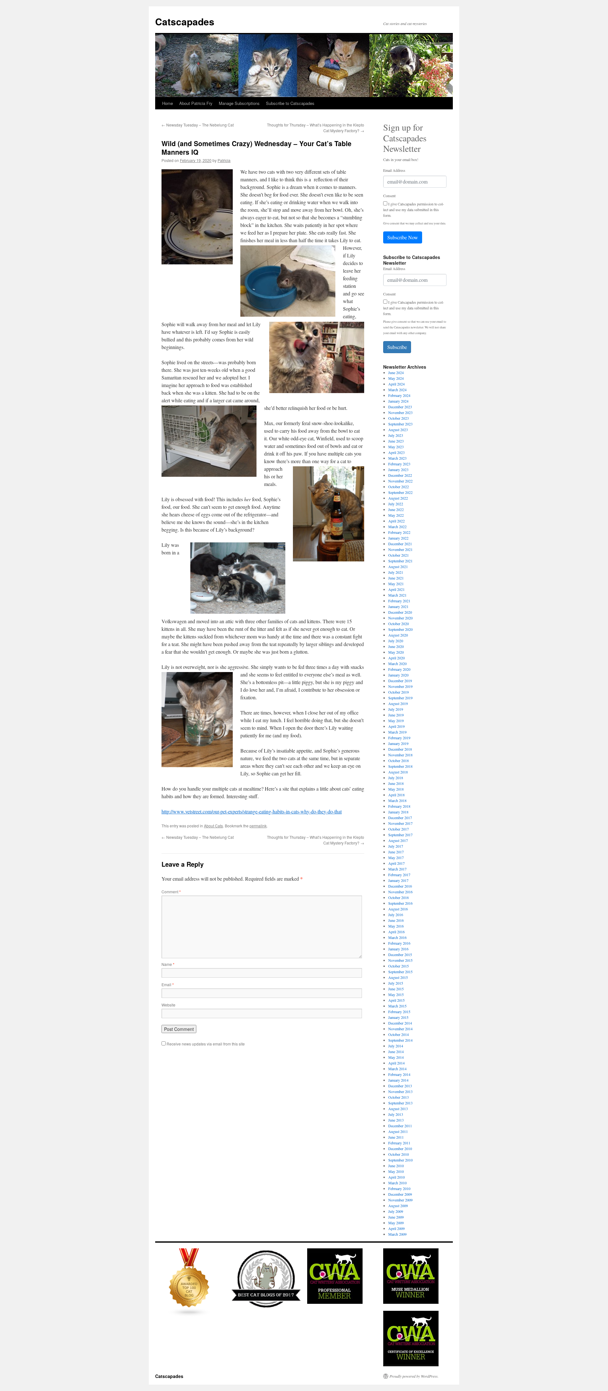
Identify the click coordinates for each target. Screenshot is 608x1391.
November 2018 (400, 754)
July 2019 (395, 709)
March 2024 (397, 389)
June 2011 (396, 1137)
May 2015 (396, 994)
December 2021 (400, 543)
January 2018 (398, 811)
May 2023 (396, 446)
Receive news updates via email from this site (205, 1043)
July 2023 (395, 435)
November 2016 (400, 891)
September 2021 (400, 560)
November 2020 (400, 617)
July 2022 (395, 503)
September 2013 (400, 1102)
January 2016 (398, 948)
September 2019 (400, 697)
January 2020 (398, 674)
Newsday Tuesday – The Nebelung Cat (198, 124)
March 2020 (397, 663)
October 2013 (398, 1097)
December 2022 (400, 475)
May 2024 (396, 378)
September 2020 (400, 629)
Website (168, 1004)
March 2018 (397, 800)
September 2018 (400, 766)
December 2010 (400, 1148)
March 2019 (397, 731)
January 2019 (398, 743)
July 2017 (395, 846)
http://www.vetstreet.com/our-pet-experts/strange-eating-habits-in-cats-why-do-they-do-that (252, 811)
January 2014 (398, 1080)
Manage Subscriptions (239, 103)
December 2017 (400, 817)
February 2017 (399, 874)
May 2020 (396, 652)
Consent (389, 195)
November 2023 (400, 412)
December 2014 (400, 1022)
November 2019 (400, 686)
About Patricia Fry (195, 103)
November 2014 (400, 1028)
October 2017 (398, 828)
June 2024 (396, 372)
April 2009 (396, 1228)
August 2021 (398, 566)
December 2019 (400, 680)
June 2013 (396, 1120)
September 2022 (400, 492)
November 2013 (400, 1091)
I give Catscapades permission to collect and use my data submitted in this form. (413, 209)
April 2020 (396, 657)
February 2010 (399, 1188)
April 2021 (396, 589)
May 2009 (396, 1222)
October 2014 (398, 1034)
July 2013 (395, 1114)
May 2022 (396, 515)
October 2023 (398, 418)
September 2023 (400, 423)
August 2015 (398, 977)
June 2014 (396, 1051)
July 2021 (395, 572)
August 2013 (398, 1108)
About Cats (213, 825)
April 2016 (396, 931)
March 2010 (397, 1182)
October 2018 (398, 760)
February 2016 (399, 943)
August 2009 (398, 1205)
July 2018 (395, 777)
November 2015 (400, 960)
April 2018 (396, 794)
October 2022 (398, 486)
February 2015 (399, 1011)
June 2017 (396, 851)
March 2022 (397, 526)
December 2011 (400, 1125)
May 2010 (396, 1171)
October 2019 (398, 692)
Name (168, 964)
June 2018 (396, 783)
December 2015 (400, 954)
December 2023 (400, 406)
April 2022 (396, 520)
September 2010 (400, 1159)
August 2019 (398, 703)
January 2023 (398, 469)
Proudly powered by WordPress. (414, 1376)
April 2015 (396, 1000)
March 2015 (397, 1005)
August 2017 (398, 840)
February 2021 (399, 600)
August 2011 (398, 1131)
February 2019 (399, 737)
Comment (171, 891)
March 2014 (397, 1068)
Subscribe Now (402, 237)
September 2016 (400, 903)
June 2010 (396, 1165)
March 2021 (397, 595)
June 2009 (396, 1217)
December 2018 (400, 749)
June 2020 (396, 646)
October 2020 (398, 623)
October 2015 (398, 965)
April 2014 (396, 1062)
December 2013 (400, 1085)
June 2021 (396, 577)
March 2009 (397, 1234)
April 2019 (396, 726)
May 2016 (396, 925)
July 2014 (395, 1045)
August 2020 (398, 634)
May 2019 (396, 720)
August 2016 (398, 908)
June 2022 (396, 509)
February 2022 (399, 532)
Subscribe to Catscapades (290, 103)
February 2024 (399, 395)
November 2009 (400, 1199)
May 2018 (396, 789)
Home (167, 103)
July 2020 (395, 640)
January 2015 (398, 1017)
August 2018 (398, 771)
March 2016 (397, 937)
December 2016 (400, 886)
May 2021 (396, 583)
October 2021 (398, 555)
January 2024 (398, 401)
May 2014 (396, 1057)
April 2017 (396, 863)
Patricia (224, 160)
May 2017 (396, 857)
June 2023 (396, 440)
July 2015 (395, 983)
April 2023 (396, 452)
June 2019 (396, 714)
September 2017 (400, 834)
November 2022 (400, 480)
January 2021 (398, 606)
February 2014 (399, 1074)
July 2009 (395, 1211)
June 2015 (396, 988)
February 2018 (399, 806)
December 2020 (400, 612)
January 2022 (398, 537)
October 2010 (398, 1154)
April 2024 (396, 383)
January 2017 (398, 880)
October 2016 (398, 897)
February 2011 (399, 1142)
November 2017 (400, 823)
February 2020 (399, 669)
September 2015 (400, 971)
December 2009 (400, 1194)
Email (168, 984)
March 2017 (397, 868)
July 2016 (395, 914)
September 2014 (400, 1040)
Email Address (394, 170)
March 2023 (397, 458)
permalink (258, 825)
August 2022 (398, 498)
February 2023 (399, 463)
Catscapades (184, 21)
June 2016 (396, 920)
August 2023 (398, 429)
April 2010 (396, 1177)
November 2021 (400, 549)
